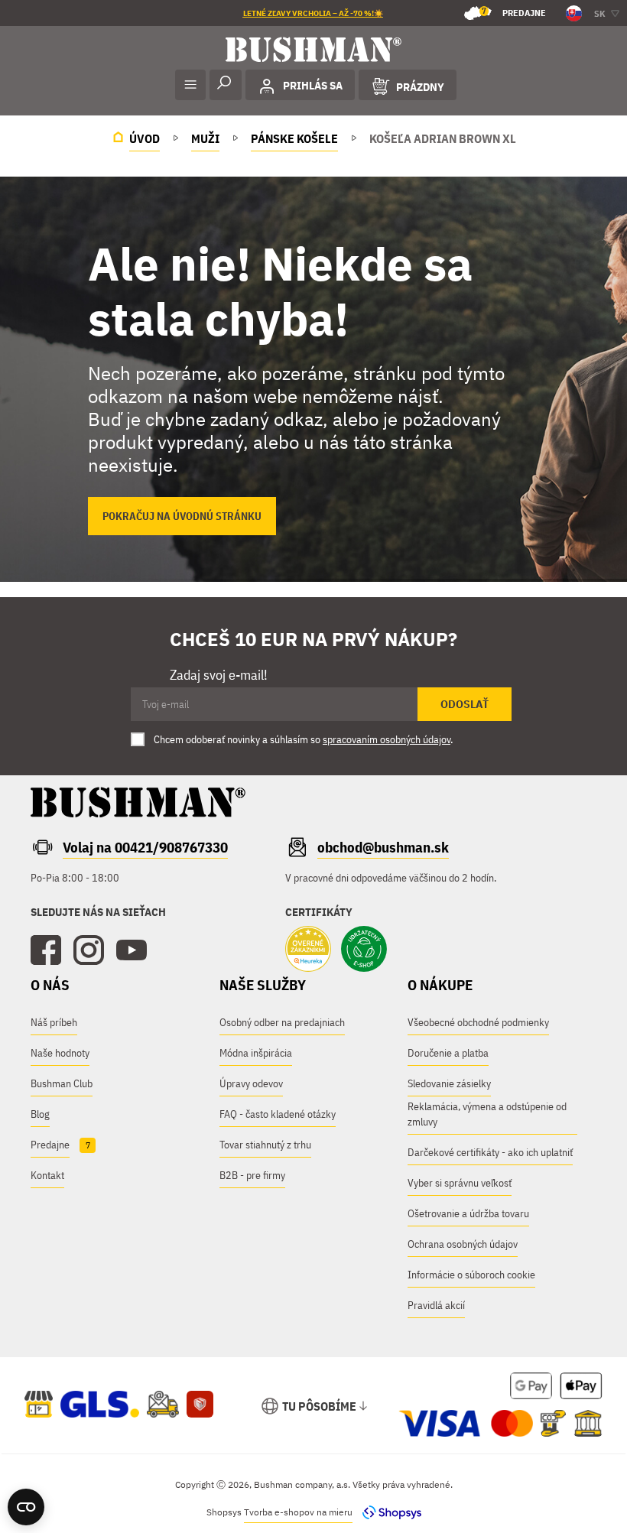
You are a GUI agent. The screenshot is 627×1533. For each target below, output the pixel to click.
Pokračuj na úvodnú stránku (182, 516)
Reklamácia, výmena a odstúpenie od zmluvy (487, 1114)
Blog (40, 1114)
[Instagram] (88, 950)
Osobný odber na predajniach (282, 1022)
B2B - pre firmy (252, 1175)
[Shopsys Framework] (388, 1512)
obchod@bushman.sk (383, 847)
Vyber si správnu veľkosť (460, 1183)
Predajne (514, 11)
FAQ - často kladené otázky (277, 1114)
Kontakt (47, 1175)
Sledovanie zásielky (449, 1083)
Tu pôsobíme (319, 1406)
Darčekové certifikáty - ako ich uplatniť (490, 1152)
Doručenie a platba (448, 1053)
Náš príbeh (54, 1022)
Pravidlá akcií (436, 1305)
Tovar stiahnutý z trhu (265, 1144)
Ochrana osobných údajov (463, 1244)
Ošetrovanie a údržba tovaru (468, 1213)
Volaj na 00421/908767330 (145, 847)
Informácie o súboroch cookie (471, 1274)
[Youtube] (131, 950)
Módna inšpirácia (255, 1053)
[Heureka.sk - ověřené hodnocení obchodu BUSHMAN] (308, 950)
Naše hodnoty (60, 1053)
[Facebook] (46, 950)
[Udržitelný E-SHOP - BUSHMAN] (364, 950)
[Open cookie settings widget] (26, 1507)
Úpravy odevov (251, 1083)
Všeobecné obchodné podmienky (478, 1022)
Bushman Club (62, 1083)
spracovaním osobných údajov (386, 739)
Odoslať (464, 704)
